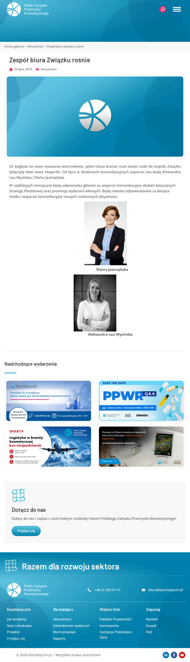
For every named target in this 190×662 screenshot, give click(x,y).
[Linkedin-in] (166, 655)
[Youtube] (182, 655)
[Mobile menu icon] (177, 9)
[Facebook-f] (174, 655)
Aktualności (49, 69)
